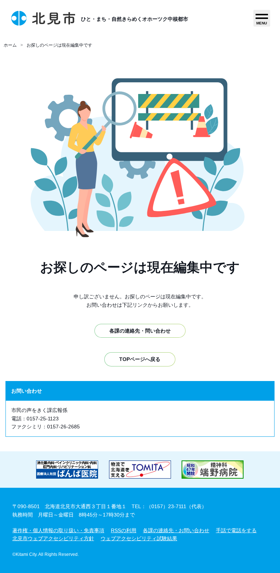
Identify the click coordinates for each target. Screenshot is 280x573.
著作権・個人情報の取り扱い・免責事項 (58, 530)
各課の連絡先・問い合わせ (140, 331)
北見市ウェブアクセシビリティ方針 (53, 538)
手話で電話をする (236, 530)
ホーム (10, 45)
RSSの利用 (123, 530)
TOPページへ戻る (139, 359)
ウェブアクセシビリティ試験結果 (139, 538)
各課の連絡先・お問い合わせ (176, 530)
